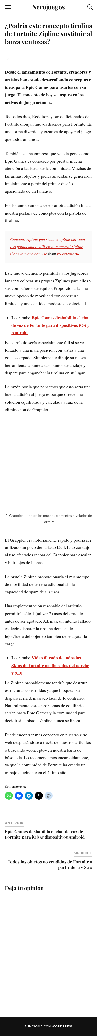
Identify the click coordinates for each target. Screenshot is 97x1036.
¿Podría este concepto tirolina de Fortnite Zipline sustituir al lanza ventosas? (48, 33)
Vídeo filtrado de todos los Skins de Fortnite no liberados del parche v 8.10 (50, 665)
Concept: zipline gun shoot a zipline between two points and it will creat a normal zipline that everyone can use (47, 246)
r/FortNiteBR (68, 254)
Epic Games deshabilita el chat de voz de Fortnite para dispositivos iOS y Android (50, 325)
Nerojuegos (48, 6)
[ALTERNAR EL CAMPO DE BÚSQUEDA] (89, 7)
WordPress (62, 1026)
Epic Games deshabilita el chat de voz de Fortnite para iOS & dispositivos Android (45, 834)
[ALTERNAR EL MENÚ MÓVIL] (8, 7)
